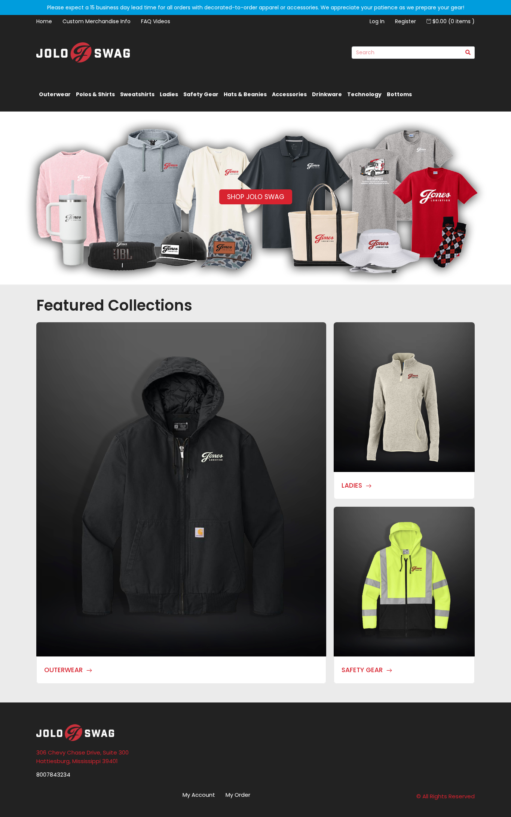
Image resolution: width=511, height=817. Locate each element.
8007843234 (53, 774)
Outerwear (55, 94)
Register (405, 21)
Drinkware (327, 94)
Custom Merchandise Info (96, 21)
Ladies (169, 94)
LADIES (352, 485)
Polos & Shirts (95, 94)
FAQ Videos (155, 21)
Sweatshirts (137, 94)
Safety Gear (200, 94)
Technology (364, 94)
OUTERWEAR (63, 669)
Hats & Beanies (245, 94)
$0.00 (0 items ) (453, 21)
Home (44, 21)
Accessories (289, 94)
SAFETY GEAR (362, 669)
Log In (377, 21)
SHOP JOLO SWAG (255, 196)
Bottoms (399, 94)
